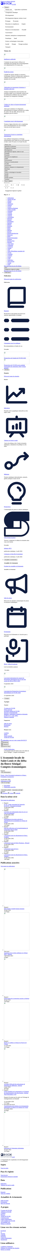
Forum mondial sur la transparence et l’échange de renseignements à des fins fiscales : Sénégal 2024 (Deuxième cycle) (16, 1093)
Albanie (9, 201)
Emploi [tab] (24, 24)
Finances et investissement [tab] (12, 29)
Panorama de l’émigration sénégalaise (14, 1148)
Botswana (10, 235)
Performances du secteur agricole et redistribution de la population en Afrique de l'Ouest (15, 821)
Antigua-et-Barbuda (12, 208)
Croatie (9, 263)
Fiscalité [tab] (24, 29)
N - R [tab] (23, 185)
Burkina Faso (10, 241)
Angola (9, 206)
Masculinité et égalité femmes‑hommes (14, 908)
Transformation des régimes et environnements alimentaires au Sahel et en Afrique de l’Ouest (16, 1106)
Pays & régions (8, 181)
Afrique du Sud (11, 199)
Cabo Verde (10, 243)
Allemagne (10, 203)
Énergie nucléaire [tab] (23, 44)
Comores (9, 255)
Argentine (10, 211)
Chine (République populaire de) (16, 251)
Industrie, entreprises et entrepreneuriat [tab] (15, 35)
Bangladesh (10, 221)
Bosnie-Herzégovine (12, 233)
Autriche (9, 215)
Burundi (9, 242)
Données (7, 369)
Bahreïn (9, 220)
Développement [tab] (9, 15)
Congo (9, 257)
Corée (8, 258)
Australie (9, 214)
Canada (9, 248)
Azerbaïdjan (10, 217)
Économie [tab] (15, 21)
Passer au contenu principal (8, 1)
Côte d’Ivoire (10, 261)
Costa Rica (10, 260)
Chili (8, 249)
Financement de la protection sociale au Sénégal (16, 998)
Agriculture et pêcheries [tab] (20, 9)
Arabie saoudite (11, 209)
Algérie (9, 202)
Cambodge (10, 245)
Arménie (9, 212)
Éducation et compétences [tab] (12, 24)
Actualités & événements (11, 559)
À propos (7, 698)
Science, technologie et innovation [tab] (14, 41)
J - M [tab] (17, 185)
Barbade (9, 223)
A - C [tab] (6, 185)
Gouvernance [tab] (8, 32)
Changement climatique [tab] (11, 12)
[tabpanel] (16, 96)
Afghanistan (10, 198)
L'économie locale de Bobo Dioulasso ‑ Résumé (16, 843)
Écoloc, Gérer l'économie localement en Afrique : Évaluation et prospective (14, 776)
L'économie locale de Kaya (11, 849)
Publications (8, 272)
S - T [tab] (6, 188)
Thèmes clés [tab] (8, 9)
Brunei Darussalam (12, 238)
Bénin (8, 229)
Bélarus (9, 224)
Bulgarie (9, 239)
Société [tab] (7, 44)
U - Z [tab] (12, 188)
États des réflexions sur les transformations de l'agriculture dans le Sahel (16, 828)
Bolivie (9, 232)
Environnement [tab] (9, 27)
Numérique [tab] (8, 38)
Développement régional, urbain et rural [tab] (15, 18)
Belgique (9, 226)
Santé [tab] (15, 38)
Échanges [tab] (7, 21)
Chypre (9, 252)
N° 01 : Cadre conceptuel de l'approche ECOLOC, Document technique (14, 805)
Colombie (9, 254)
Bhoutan (9, 230)
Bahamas (9, 218)
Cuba (8, 264)
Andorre (9, 205)
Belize (9, 227)
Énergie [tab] (14, 44)
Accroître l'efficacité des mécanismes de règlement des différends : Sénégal (14, 1084)
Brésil (8, 236)
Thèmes (7, 7)
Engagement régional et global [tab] (13, 190)
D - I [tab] (12, 185)
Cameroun (10, 246)
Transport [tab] (7, 47)
